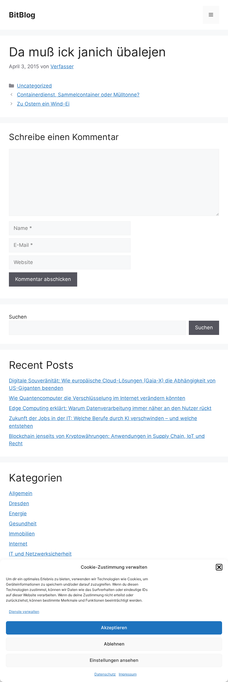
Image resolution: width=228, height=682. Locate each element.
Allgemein (20, 493)
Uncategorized (34, 86)
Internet (18, 544)
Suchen (18, 317)
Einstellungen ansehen (114, 660)
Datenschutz (105, 674)
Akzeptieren (114, 627)
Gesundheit (23, 524)
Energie (18, 513)
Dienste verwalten (24, 611)
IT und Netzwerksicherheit (40, 554)
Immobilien (22, 534)
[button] (219, 567)
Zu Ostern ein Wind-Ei (43, 104)
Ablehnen (114, 644)
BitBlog (22, 14)
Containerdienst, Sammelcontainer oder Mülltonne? (78, 95)
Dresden (19, 503)
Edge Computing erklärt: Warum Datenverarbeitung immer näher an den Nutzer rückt (110, 408)
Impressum (128, 674)
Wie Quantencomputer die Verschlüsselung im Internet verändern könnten (97, 398)
